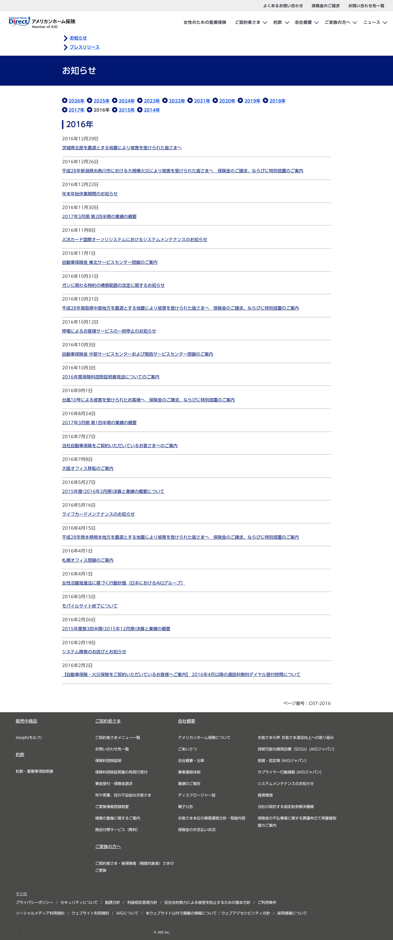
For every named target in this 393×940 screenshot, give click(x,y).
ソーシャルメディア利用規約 (40, 913)
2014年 (152, 110)
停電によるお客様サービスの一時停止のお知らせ (109, 331)
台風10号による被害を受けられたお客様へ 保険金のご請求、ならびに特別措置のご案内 (148, 400)
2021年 (202, 101)
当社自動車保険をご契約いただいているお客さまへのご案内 (120, 446)
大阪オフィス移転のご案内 (87, 468)
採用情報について (292, 913)
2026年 (76, 101)
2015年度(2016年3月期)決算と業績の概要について (113, 491)
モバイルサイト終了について (90, 606)
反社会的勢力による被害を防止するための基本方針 (207, 902)
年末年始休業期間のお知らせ (90, 194)
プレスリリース (85, 47)
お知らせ (78, 38)
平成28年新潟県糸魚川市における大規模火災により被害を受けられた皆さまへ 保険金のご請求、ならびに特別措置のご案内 (182, 171)
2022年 (177, 101)
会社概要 (303, 22)
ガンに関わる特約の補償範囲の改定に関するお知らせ (113, 285)
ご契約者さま (248, 22)
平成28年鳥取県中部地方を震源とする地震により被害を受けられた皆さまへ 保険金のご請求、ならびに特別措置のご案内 (180, 308)
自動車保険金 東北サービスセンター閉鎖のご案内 (109, 262)
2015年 (127, 110)
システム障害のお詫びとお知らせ (94, 652)
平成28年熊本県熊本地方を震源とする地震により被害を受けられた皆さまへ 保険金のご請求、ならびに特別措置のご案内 (180, 537)
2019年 (252, 101)
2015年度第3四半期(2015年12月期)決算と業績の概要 (116, 629)
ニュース (371, 22)
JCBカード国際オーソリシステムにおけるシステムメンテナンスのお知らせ (134, 239)
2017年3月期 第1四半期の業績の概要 (99, 422)
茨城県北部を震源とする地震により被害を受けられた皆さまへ (122, 148)
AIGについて (127, 913)
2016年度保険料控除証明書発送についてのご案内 (110, 377)
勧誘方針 (112, 902)
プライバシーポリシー (34, 902)
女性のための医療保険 (205, 22)
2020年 (227, 101)
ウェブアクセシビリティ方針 (245, 913)
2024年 (127, 101)
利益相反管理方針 (142, 902)
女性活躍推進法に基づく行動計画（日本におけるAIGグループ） (123, 583)
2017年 (76, 110)
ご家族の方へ (337, 22)
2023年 (152, 101)
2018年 (277, 101)
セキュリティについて (79, 902)
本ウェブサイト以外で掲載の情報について (181, 913)
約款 (277, 22)
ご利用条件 (267, 902)
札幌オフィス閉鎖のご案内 (87, 560)
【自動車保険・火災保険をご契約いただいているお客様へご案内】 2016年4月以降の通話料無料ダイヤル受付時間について (181, 674)
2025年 (102, 101)
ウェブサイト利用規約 (90, 913)
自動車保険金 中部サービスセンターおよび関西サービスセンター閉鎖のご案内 (137, 354)
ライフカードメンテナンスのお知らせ (98, 514)
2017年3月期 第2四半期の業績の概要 (99, 216)
